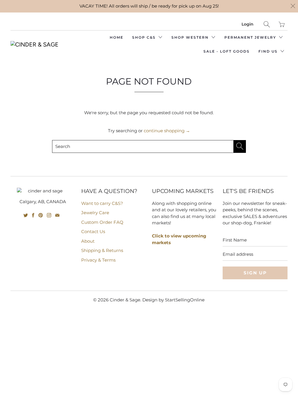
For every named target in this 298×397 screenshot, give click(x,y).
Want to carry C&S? (102, 203)
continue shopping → (167, 130)
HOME (116, 37)
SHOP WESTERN (190, 37)
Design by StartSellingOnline (173, 300)
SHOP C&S (144, 37)
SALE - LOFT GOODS (226, 51)
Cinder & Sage (125, 300)
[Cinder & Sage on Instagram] (49, 215)
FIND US (268, 51)
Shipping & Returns (102, 250)
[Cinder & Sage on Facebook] (33, 215)
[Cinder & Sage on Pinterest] (40, 215)
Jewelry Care (95, 212)
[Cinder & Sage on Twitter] (26, 215)
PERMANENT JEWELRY (251, 37)
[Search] (267, 24)
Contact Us (93, 231)
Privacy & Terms (98, 260)
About (88, 241)
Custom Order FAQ (102, 222)
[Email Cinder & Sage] (57, 215)
